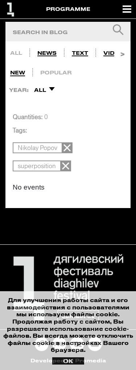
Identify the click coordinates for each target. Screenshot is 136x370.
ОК (68, 361)
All (16, 53)
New (17, 72)
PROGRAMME (68, 9)
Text (80, 53)
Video (113, 53)
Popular (56, 72)
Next (122, 51)
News (47, 53)
